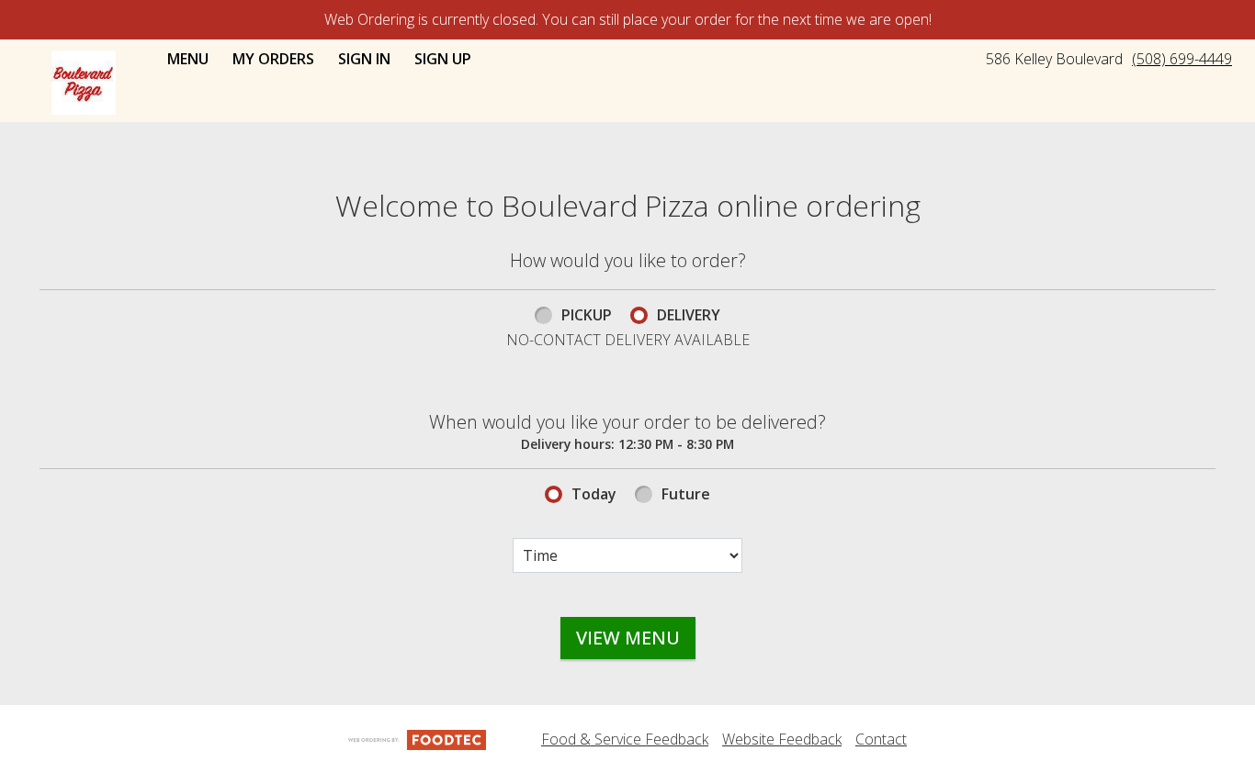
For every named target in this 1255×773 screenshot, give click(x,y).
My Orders (273, 59)
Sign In (364, 59)
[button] (84, 82)
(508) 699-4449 (1182, 59)
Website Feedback (782, 739)
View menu (628, 637)
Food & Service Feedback (624, 739)
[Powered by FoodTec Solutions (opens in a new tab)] (417, 738)
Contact (881, 739)
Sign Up (442, 59)
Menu (188, 59)
